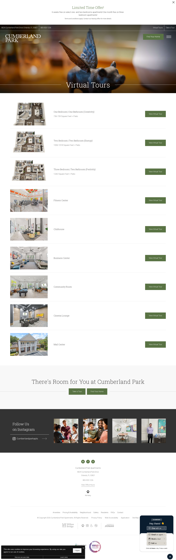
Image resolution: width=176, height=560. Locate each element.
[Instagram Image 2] (95, 431)
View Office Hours (88, 485)
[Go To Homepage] (23, 38)
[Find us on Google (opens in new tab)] (83, 461)
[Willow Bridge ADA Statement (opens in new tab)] (91, 526)
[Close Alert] (173, 3)
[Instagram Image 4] (153, 431)
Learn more (64, 557)
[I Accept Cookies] (83, 548)
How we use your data (22, 557)
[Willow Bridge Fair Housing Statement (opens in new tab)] (87, 526)
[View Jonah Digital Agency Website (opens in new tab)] (109, 526)
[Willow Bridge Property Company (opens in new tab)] (68, 527)
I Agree (77, 550)
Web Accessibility (111, 518)
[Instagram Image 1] (66, 431)
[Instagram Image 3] (124, 431)
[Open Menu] (168, 37)
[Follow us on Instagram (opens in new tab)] (93, 461)
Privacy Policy (96, 518)
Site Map (135, 518)
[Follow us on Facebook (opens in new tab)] (88, 461)
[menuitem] (56, 512)
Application (125, 518)
